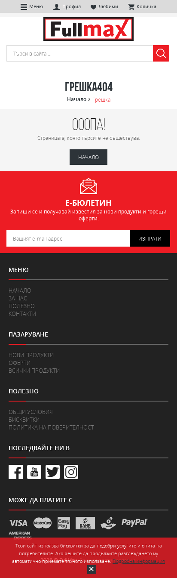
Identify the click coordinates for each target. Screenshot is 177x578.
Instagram (71, 472)
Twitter (53, 472)
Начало (76, 99)
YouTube (34, 472)
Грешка (101, 99)
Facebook (16, 472)
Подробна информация (139, 561)
